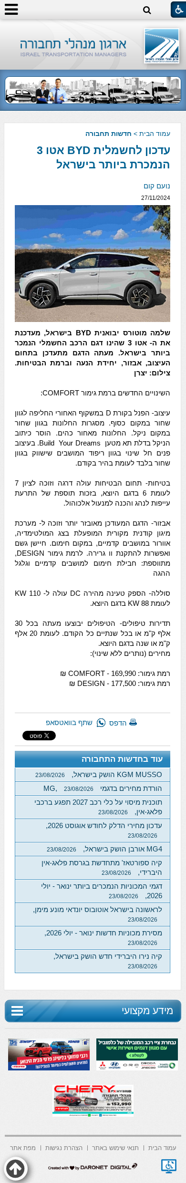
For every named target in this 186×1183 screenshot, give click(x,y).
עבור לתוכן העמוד (93, 28)
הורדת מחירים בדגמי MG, (102, 788)
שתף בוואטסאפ (69, 722)
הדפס (118, 723)
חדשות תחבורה (108, 133)
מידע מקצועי (147, 1010)
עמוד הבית (154, 133)
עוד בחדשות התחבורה (122, 759)
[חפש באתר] (147, 10)
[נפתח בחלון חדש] (168, 1166)
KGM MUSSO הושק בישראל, (98, 774)
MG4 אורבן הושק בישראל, (104, 849)
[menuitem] (162, 1147)
